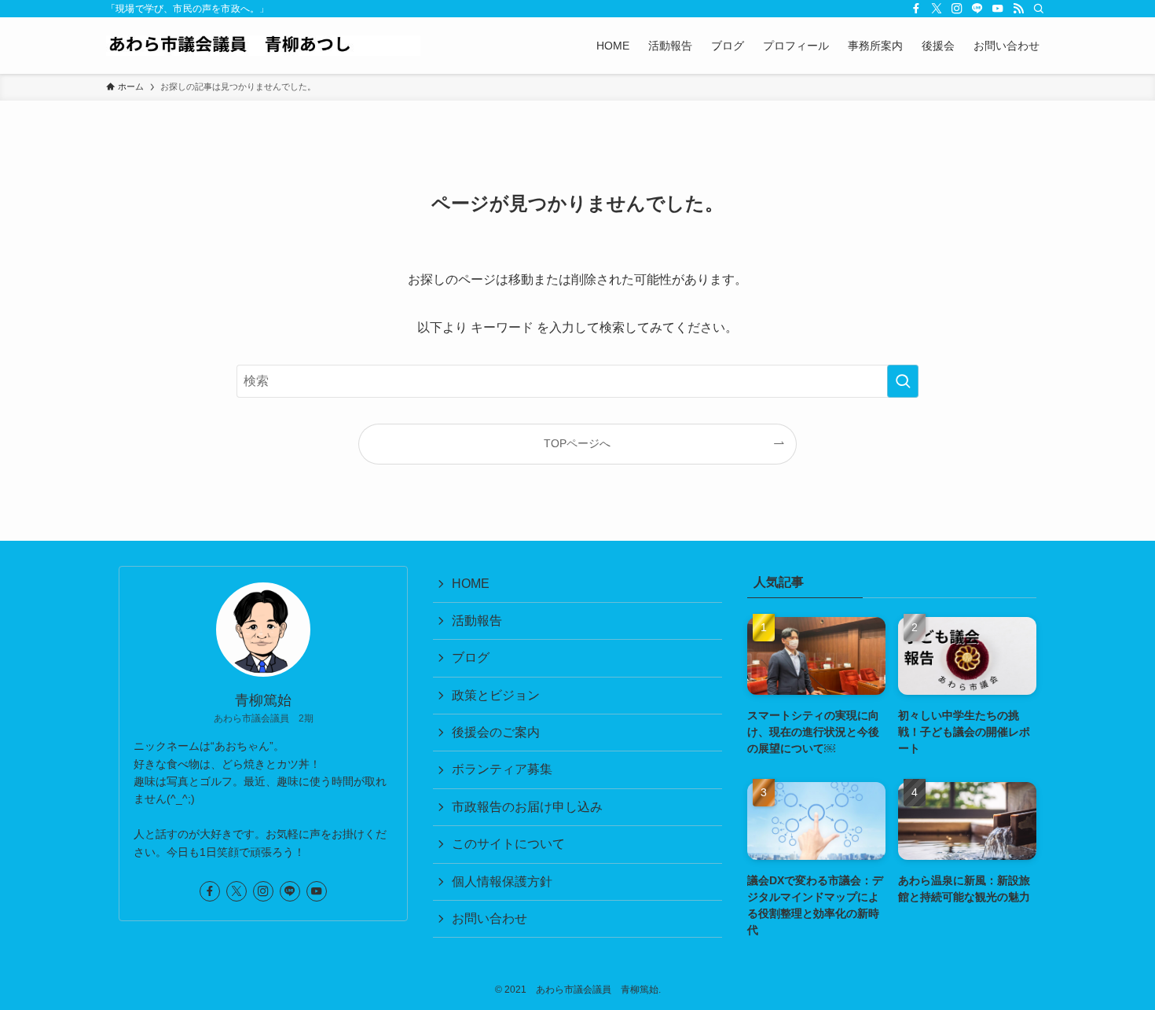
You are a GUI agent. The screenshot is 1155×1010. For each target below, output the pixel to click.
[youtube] (998, 8)
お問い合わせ (489, 918)
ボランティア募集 (502, 769)
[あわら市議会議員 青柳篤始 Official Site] (263, 45)
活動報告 (477, 620)
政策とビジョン (496, 695)
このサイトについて (508, 843)
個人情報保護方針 (502, 881)
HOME (471, 583)
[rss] (1018, 8)
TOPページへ (577, 443)
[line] (977, 8)
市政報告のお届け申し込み (527, 807)
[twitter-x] (936, 8)
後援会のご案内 (496, 732)
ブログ (471, 657)
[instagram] (957, 8)
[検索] (1038, 8)
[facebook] (916, 8)
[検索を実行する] (902, 381)
